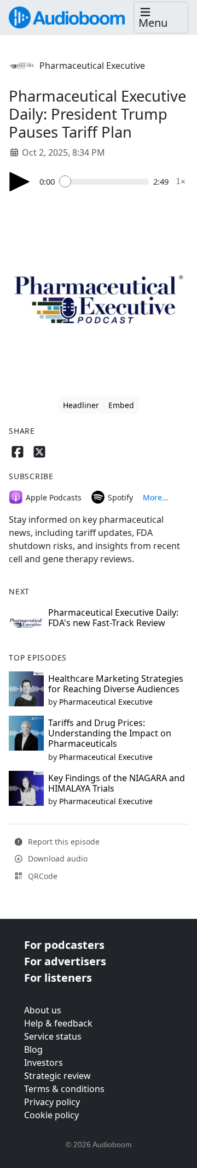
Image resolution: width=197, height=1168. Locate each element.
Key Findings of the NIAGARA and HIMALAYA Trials (116, 783)
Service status (53, 1036)
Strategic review (57, 1076)
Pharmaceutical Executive (92, 66)
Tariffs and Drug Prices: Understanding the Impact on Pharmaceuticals (109, 733)
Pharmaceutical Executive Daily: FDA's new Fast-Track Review (113, 617)
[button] (161, 18)
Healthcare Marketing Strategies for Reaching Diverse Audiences (115, 684)
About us (42, 1010)
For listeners (58, 977)
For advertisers (65, 961)
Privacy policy (52, 1102)
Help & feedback (58, 1023)
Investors (43, 1063)
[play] (20, 181)
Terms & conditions (64, 1089)
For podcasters (64, 944)
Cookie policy (51, 1115)
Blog (33, 1049)
